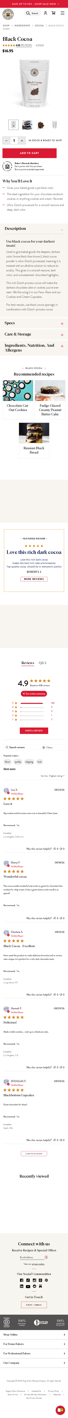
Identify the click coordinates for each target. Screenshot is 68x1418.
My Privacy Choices (34, 1398)
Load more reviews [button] (34, 1153)
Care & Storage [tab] (18, 334)
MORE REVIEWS (34, 579)
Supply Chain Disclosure (15, 1391)
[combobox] (53, 776)
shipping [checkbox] (29, 761)
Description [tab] (15, 229)
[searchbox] (21, 747)
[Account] (45, 13)
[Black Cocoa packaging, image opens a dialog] (34, 85)
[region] (33, 704)
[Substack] (40, 1286)
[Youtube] (28, 1287)
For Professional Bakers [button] (16, 1353)
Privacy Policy (53, 1391)
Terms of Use (13, 1394)
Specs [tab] (10, 323)
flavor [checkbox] (7, 761)
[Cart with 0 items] (53, 13)
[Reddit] (34, 1286)
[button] (55, 849)
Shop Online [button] (10, 1334)
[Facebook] (21, 1280)
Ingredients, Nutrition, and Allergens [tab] (29, 348)
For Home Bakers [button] (13, 1344)
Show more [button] (9, 769)
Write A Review (34, 730)
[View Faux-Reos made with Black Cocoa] (27, 125)
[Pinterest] (46, 1280)
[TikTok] (28, 1280)
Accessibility (36, 1391)
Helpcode (57, 1394)
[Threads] (40, 1280)
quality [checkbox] (18, 761)
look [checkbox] (40, 761)
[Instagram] (34, 1280)
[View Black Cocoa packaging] (13, 125)
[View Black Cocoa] (41, 125)
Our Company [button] (11, 1363)
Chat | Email (34, 1304)
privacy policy (38, 1264)
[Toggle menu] (63, 13)
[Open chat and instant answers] (60, 1410)
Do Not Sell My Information (35, 1394)
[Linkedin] (21, 1286)
